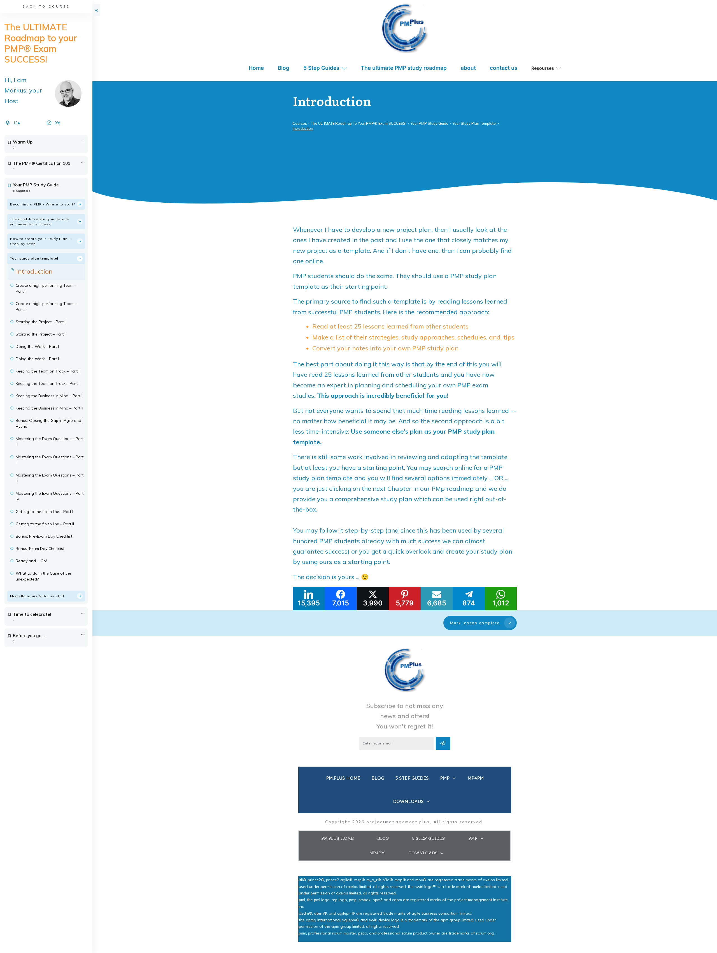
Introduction (34, 271)
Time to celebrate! (32, 614)
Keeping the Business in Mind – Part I (49, 395)
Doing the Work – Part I (37, 346)
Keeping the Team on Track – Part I (48, 371)
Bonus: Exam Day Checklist (40, 548)
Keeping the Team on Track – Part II (48, 383)
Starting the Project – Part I (41, 321)
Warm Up (22, 142)
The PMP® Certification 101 (41, 163)
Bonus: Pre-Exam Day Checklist (44, 536)
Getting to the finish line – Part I (44, 511)
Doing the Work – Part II (38, 358)
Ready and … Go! (31, 560)
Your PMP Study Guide (36, 185)
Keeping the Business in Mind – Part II (49, 408)
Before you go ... (29, 635)
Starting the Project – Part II (41, 334)
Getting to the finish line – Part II (45, 523)
